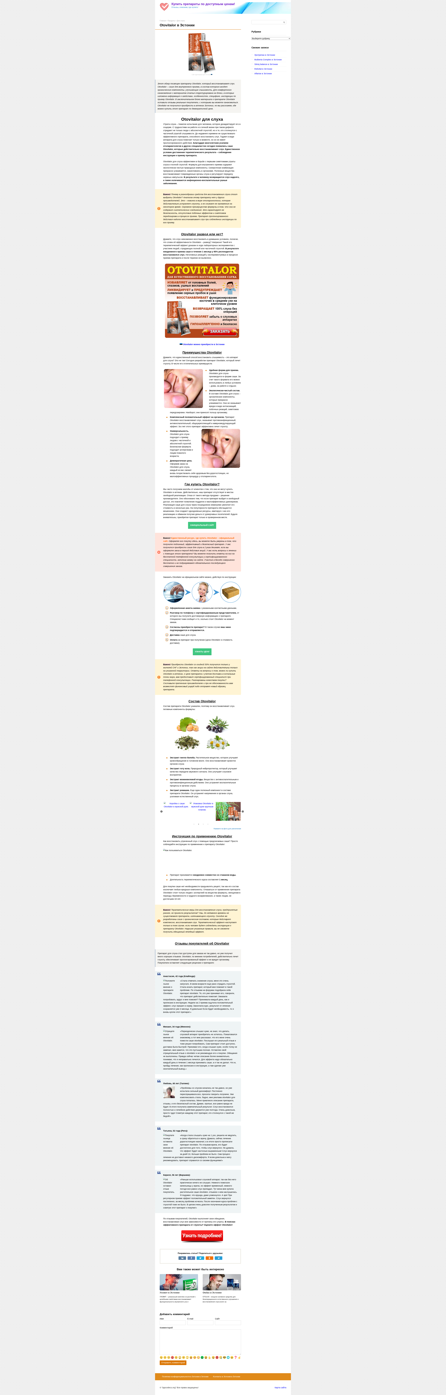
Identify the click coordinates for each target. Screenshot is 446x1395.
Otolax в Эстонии (212, 1292)
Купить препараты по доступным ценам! (203, 4)
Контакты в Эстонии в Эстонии (226, 1377)
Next (243, 811)
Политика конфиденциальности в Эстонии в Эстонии (185, 1377)
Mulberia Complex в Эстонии (268, 59)
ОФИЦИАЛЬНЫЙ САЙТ (202, 525)
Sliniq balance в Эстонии (266, 64)
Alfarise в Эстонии (263, 73)
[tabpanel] (176, 809)
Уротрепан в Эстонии (264, 55)
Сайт (217, 1319)
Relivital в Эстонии (263, 69)
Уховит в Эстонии (170, 1292)
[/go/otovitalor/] (202, 300)
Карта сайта (280, 1387)
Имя (162, 1319)
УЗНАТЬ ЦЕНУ (202, 651)
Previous (161, 811)
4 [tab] (212, 824)
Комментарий (166, 1328)
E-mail (190, 1319)
